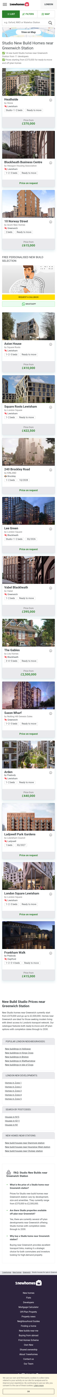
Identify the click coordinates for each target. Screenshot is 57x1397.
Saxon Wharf (13, 713)
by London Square (13, 410)
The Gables (12, 650)
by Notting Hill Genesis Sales (18, 716)
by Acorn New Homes (14, 225)
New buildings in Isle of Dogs (19, 1065)
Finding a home (28, 1326)
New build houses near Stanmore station (25, 1143)
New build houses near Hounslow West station (27, 1147)
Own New (28, 1345)
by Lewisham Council (14, 838)
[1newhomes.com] (28, 1283)
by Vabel (8, 591)
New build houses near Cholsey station (24, 1151)
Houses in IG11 (12, 1121)
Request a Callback (29, 297)
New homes (28, 1293)
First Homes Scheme (28, 1340)
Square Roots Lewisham (20, 406)
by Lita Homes (11, 653)
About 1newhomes (28, 1354)
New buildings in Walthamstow (20, 1061)
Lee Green (11, 528)
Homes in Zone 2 (13, 1087)
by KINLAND (10, 473)
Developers (28, 1302)
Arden (8, 772)
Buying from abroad (28, 1335)
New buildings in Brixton (17, 1057)
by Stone (8, 103)
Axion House (12, 343)
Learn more (39, 1385)
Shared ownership (28, 1349)
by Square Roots (12, 347)
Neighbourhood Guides (28, 1321)
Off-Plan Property (28, 1312)
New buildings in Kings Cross (19, 1053)
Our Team (28, 1363)
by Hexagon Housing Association (20, 165)
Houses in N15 (12, 1117)
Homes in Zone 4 (13, 1095)
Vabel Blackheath (16, 587)
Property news (28, 1316)
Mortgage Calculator (28, 1307)
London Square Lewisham (21, 893)
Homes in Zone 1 (13, 1083)
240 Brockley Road (17, 469)
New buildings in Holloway (18, 1049)
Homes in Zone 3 (13, 1091)
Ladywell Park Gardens (19, 834)
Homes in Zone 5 (13, 1099)
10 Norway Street (16, 221)
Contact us (28, 1359)
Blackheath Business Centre (23, 162)
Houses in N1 (11, 1125)
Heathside (11, 99)
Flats (28, 1297)
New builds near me (28, 1330)
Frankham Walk (14, 952)
